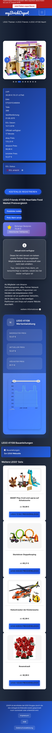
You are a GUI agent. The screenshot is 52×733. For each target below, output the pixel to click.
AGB (24, 722)
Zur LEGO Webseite (12, 453)
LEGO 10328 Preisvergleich (24, 683)
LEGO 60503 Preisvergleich (24, 626)
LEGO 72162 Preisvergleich (24, 514)
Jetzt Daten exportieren (24, 6)
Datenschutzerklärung (24, 728)
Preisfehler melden (14, 211)
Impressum (24, 715)
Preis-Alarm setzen (14, 218)
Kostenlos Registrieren (23, 191)
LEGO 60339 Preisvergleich (24, 571)
